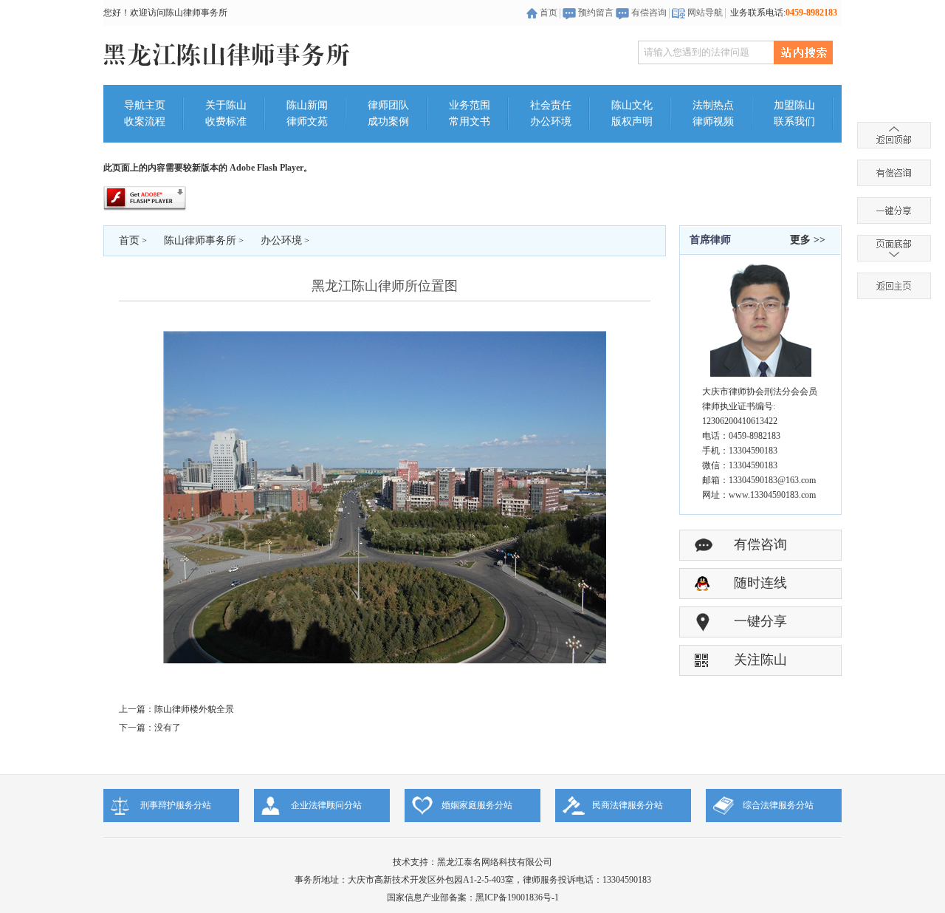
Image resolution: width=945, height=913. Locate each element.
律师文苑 (307, 121)
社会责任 (550, 105)
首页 (548, 12)
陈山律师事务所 (200, 240)
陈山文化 (632, 105)
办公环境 (550, 121)
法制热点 (713, 105)
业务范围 (469, 105)
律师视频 (713, 121)
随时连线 (760, 582)
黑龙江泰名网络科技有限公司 (494, 862)
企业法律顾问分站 (326, 805)
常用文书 (469, 121)
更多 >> (807, 239)
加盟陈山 (794, 105)
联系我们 (794, 121)
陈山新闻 (307, 105)
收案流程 (144, 121)
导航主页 (144, 105)
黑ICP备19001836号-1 (517, 897)
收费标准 (226, 121)
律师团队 (388, 105)
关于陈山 (226, 105)
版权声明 (632, 121)
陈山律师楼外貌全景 (194, 709)
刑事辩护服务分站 (175, 805)
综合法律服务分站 (778, 805)
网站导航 (705, 12)
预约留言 (596, 12)
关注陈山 (760, 659)
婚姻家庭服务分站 (476, 805)
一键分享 (760, 621)
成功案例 (388, 121)
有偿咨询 (649, 12)
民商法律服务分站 (627, 805)
